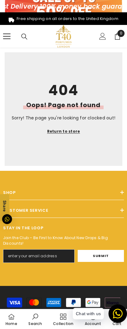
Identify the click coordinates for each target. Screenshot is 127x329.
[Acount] (102, 36)
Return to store (63, 131)
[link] (35, 319)
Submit (101, 255)
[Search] (24, 36)
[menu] (6, 36)
